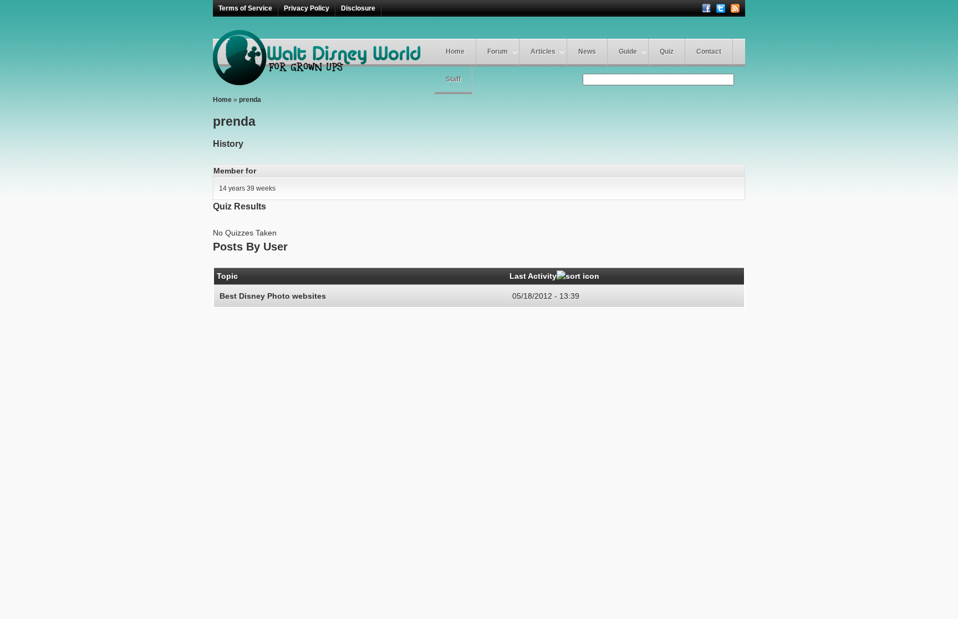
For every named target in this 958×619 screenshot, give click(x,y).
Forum (497, 51)
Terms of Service (245, 8)
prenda (250, 99)
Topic (227, 276)
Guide (628, 51)
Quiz (667, 51)
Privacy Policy (306, 8)
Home (455, 51)
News (587, 51)
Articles (543, 51)
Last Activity (533, 276)
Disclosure (358, 8)
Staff (453, 79)
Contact (708, 51)
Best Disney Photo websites (273, 295)
